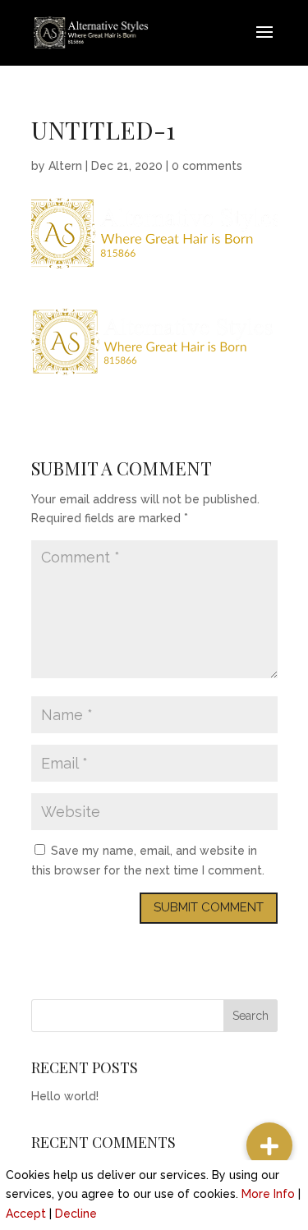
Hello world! (65, 1096)
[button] (269, 1145)
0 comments (207, 165)
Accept (26, 1213)
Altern (65, 165)
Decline (76, 1213)
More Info (268, 1193)
